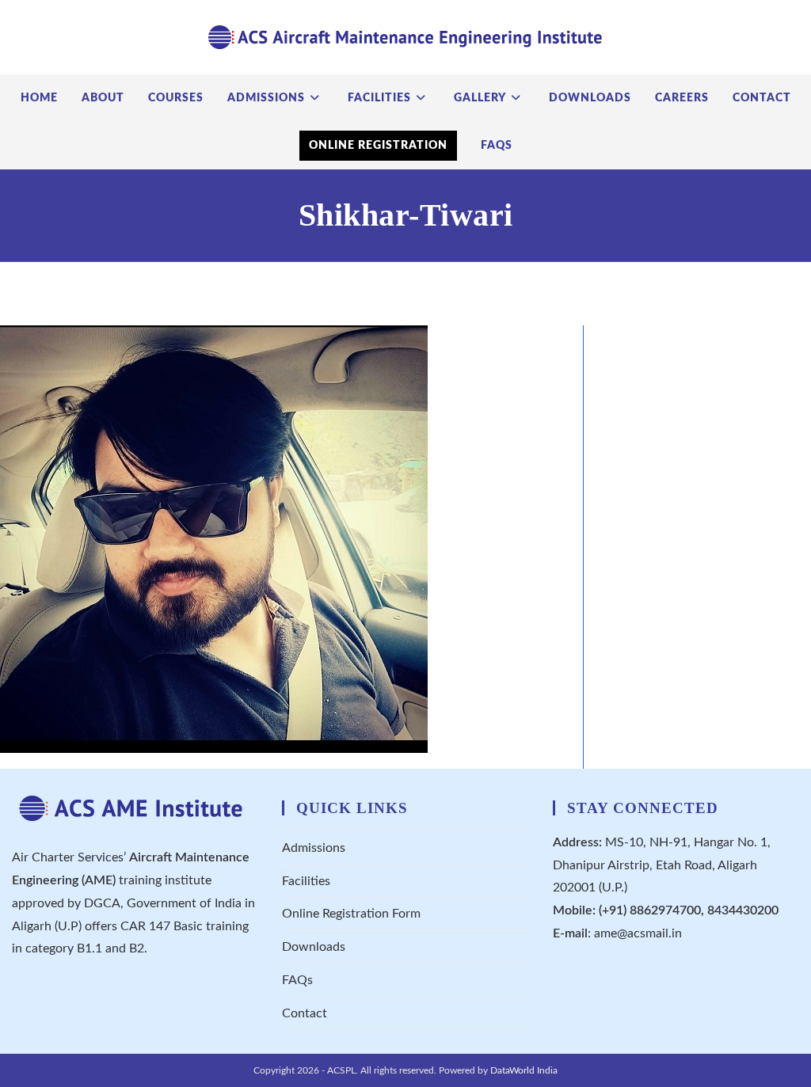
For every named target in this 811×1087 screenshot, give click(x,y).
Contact (304, 1013)
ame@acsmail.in (638, 933)
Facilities (306, 881)
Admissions (313, 848)
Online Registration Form (351, 913)
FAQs (297, 980)
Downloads (313, 947)
